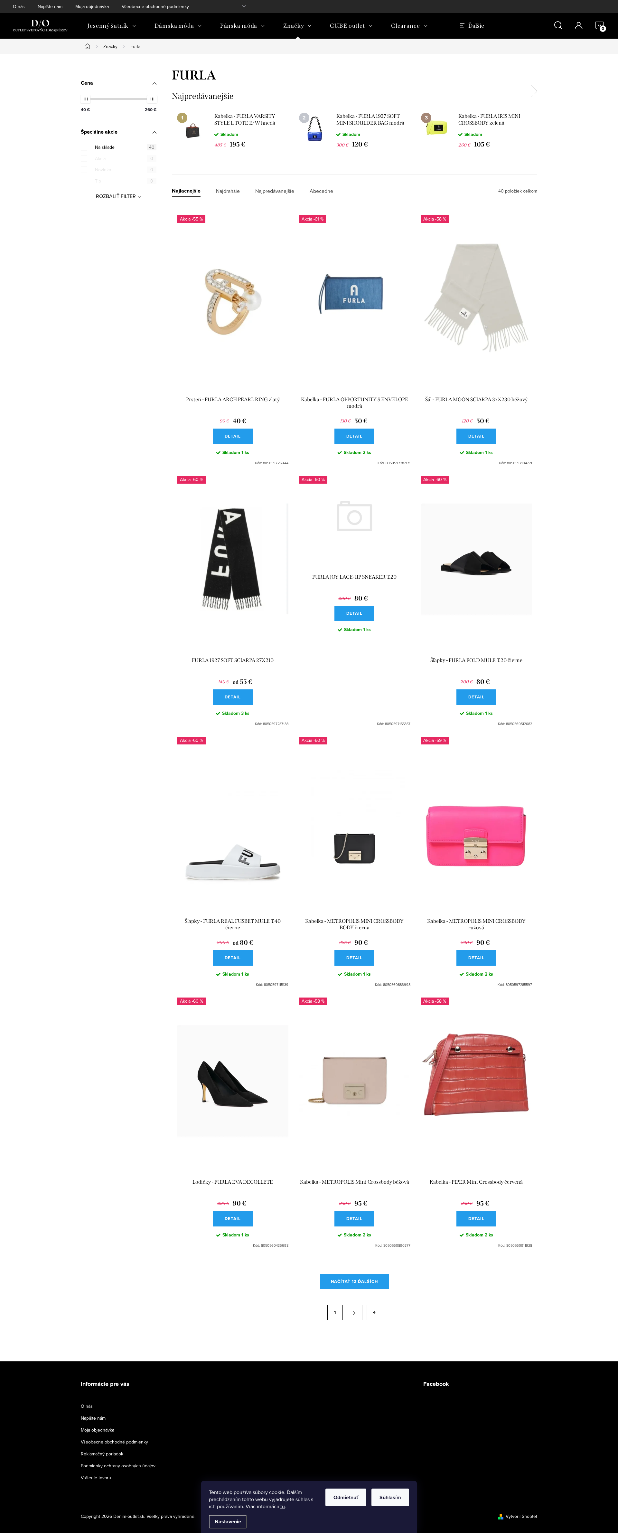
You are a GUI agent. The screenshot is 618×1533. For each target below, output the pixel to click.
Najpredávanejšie (274, 191)
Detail (233, 436)
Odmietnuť (345, 1497)
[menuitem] (112, 26)
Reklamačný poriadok (102, 1454)
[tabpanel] (233, 130)
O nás (19, 6)
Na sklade (124, 147)
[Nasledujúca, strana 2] (355, 1312)
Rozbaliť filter (116, 196)
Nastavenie (228, 1521)
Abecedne (321, 191)
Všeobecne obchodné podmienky (155, 6)
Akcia (124, 158)
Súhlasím (390, 1497)
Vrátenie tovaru (96, 1477)
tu (282, 1506)
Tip (124, 181)
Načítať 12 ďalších (354, 1281)
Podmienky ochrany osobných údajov (118, 1465)
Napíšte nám (50, 6)
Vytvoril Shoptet (521, 1516)
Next (534, 91)
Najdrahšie (228, 191)
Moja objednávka (92, 6)
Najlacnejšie (186, 191)
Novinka (124, 169)
